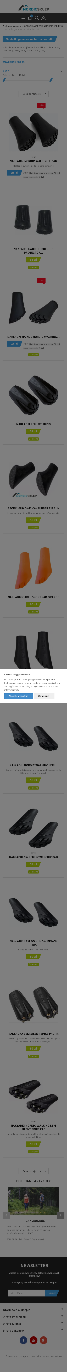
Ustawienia (43, 696)
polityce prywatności (35, 686)
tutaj (17, 690)
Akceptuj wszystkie (18, 696)
